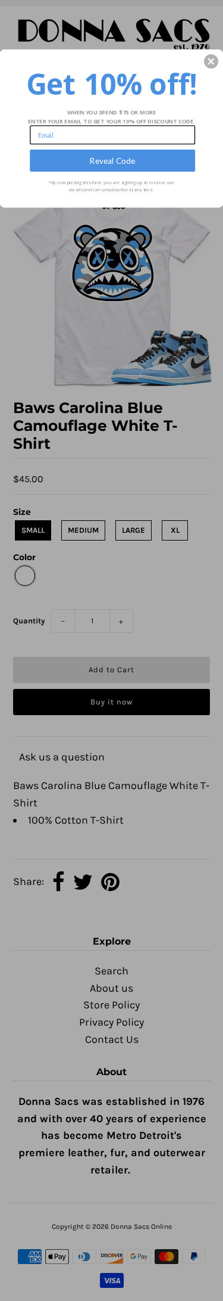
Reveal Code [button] (112, 160)
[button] (211, 61)
